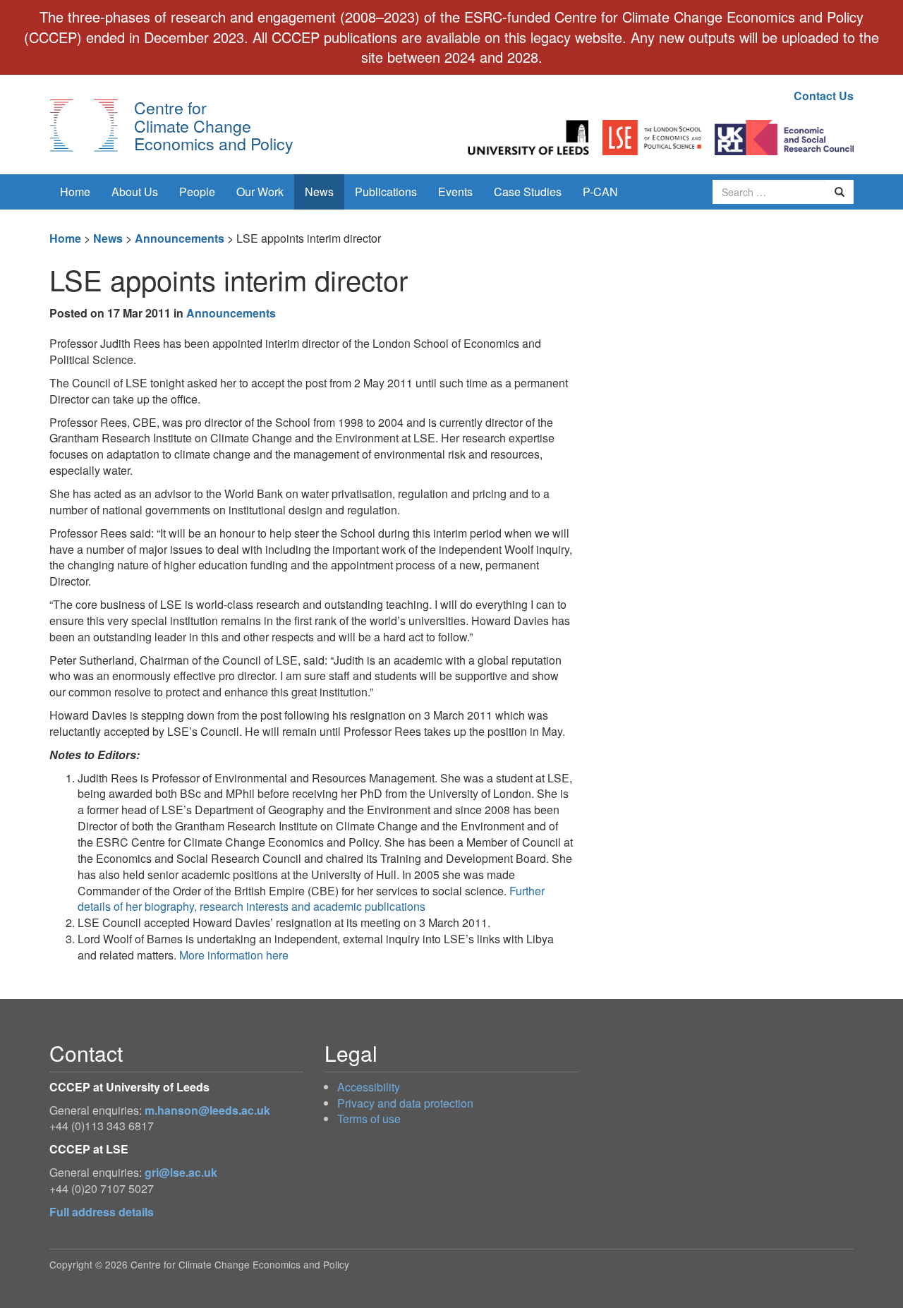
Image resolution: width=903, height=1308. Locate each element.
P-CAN (600, 191)
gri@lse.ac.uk (181, 1172)
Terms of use (369, 1118)
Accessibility (368, 1087)
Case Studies (528, 191)
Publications (386, 191)
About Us (134, 191)
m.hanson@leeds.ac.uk (207, 1110)
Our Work (260, 191)
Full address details (101, 1212)
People (197, 191)
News (319, 191)
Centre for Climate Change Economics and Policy (213, 125)
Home (75, 191)
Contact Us (824, 95)
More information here (234, 955)
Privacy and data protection (405, 1103)
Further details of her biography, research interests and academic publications (311, 899)
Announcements (179, 238)
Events (455, 191)
